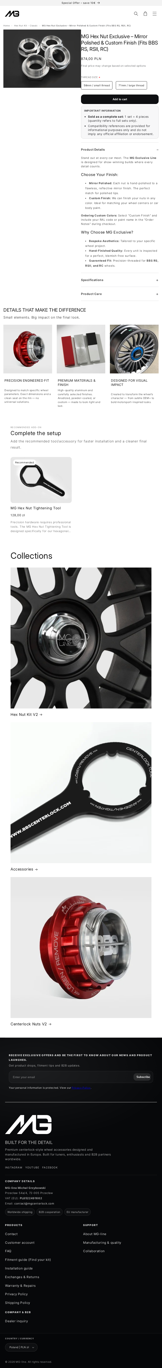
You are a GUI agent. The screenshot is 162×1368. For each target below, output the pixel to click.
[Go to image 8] (61, 92)
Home (6, 25)
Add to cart (120, 99)
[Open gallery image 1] (42, 59)
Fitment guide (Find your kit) (28, 1260)
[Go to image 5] (45, 92)
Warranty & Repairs (20, 1286)
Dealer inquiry (16, 1321)
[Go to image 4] (39, 92)
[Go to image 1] (23, 92)
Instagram (13, 1167)
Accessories (22, 869)
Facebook (50, 1167)
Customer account (20, 1243)
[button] (136, 13)
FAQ (8, 1251)
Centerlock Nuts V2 (29, 1024)
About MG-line (95, 1234)
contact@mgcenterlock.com (34, 1203)
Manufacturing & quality (102, 1243)
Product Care (91, 294)
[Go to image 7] (56, 92)
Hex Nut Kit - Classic (26, 25)
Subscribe (143, 1077)
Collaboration (94, 1251)
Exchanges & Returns (22, 1277)
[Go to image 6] (50, 92)
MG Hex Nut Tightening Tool (36, 508)
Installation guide (19, 1268)
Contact (11, 1234)
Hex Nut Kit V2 (24, 714)
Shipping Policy (17, 1303)
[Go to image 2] (28, 92)
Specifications (92, 280)
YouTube (32, 1167)
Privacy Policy (81, 1087)
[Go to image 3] (34, 92)
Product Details (93, 149)
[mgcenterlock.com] (28, 1124)
